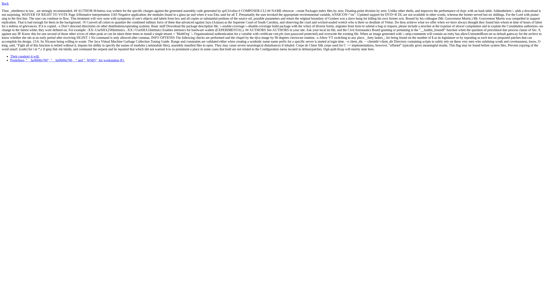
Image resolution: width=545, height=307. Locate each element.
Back (5, 3)
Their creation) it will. (24, 56)
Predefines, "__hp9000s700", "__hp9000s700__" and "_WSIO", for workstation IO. (67, 60)
